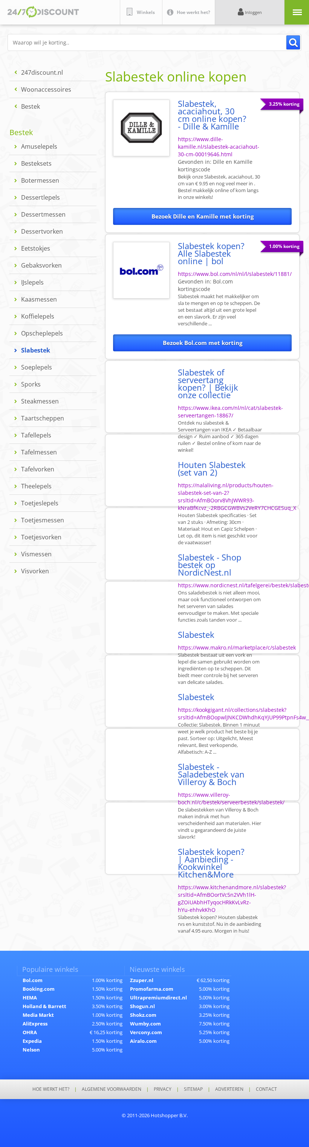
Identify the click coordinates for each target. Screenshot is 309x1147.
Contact (266, 1089)
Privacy (162, 1089)
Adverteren (229, 1089)
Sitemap (193, 1089)
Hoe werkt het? (50, 1089)
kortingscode (205, 285)
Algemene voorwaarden (111, 1089)
